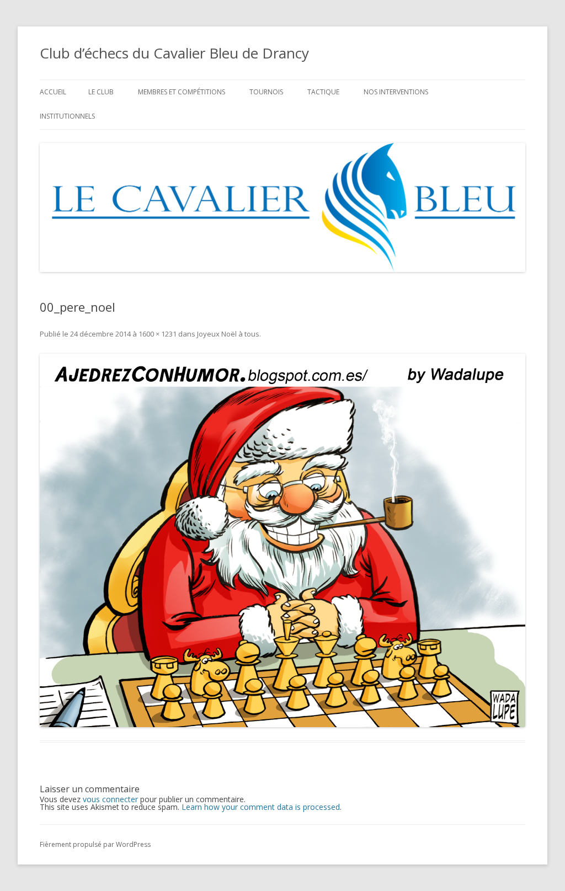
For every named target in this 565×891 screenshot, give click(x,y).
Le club (101, 92)
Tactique (323, 92)
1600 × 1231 (157, 334)
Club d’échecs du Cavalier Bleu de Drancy (174, 53)
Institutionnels (67, 116)
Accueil (53, 92)
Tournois (266, 92)
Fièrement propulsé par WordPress (95, 844)
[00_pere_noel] (282, 540)
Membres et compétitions (181, 92)
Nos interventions (396, 92)
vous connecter (110, 799)
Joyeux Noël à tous (228, 334)
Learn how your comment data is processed (261, 807)
